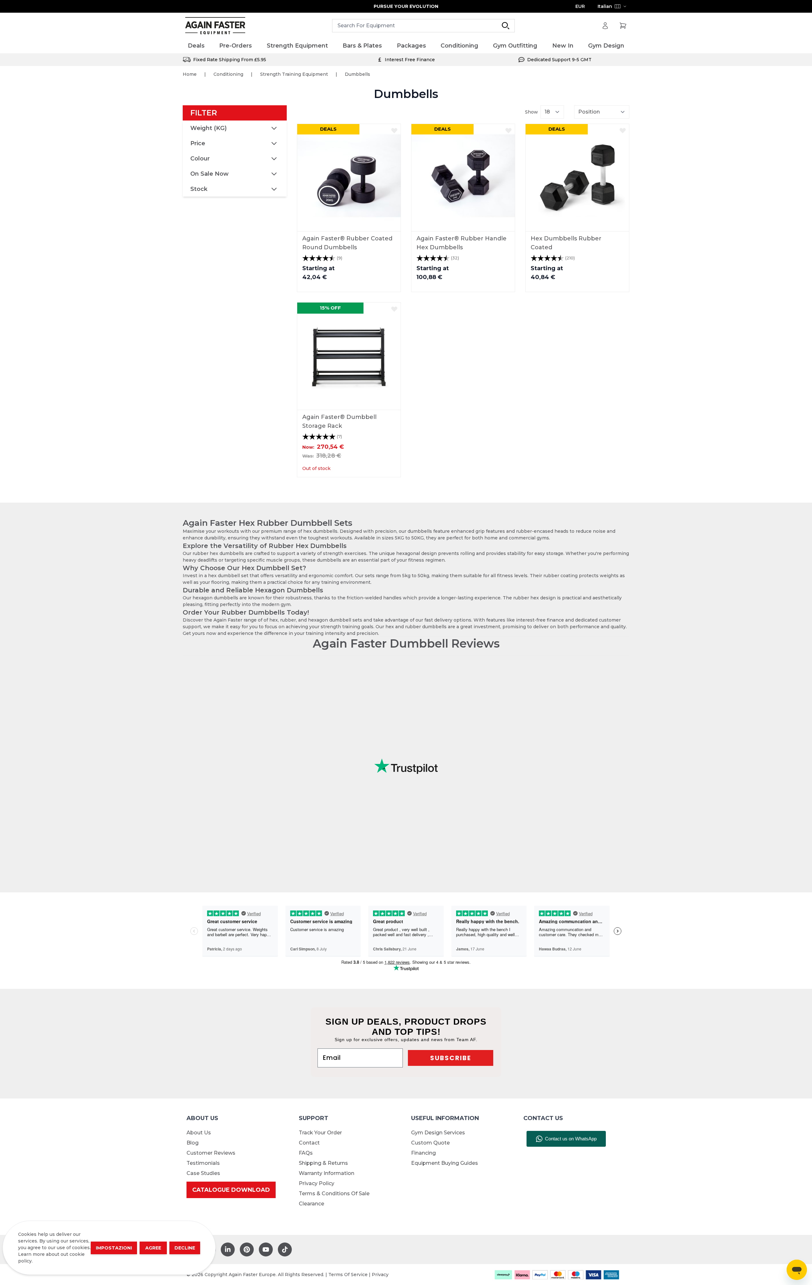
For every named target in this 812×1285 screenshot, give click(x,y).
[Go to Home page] (215, 26)
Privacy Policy (316, 1183)
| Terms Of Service (347, 1274)
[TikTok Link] (285, 1249)
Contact (309, 1143)
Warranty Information (326, 1173)
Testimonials (203, 1163)
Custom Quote (430, 1143)
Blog (193, 1143)
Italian (605, 6)
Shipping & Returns (323, 1163)
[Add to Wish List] (394, 130)
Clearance (311, 1204)
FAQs (306, 1153)
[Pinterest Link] (247, 1249)
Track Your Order (320, 1133)
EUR (580, 6)
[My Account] (605, 25)
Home (190, 74)
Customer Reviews (211, 1153)
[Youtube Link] (266, 1249)
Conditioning (228, 74)
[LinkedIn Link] (228, 1249)
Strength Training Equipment (294, 74)
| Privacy (379, 1274)
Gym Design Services (438, 1133)
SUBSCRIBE (450, 1057)
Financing (423, 1153)
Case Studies (203, 1173)
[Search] (505, 25)
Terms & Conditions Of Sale (334, 1193)
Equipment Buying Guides (444, 1163)
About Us (199, 1133)
